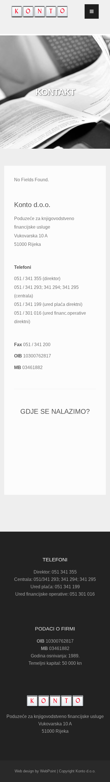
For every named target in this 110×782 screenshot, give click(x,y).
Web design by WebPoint (35, 771)
